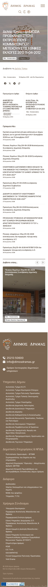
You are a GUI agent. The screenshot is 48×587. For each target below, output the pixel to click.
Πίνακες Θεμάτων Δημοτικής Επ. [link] (15, 320)
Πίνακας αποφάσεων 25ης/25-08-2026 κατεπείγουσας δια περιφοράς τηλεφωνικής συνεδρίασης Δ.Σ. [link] (20, 236)
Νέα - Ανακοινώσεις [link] (9, 58)
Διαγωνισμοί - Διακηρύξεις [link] (7, 114)
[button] (37, 262)
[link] (18, 5)
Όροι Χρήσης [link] (8, 573)
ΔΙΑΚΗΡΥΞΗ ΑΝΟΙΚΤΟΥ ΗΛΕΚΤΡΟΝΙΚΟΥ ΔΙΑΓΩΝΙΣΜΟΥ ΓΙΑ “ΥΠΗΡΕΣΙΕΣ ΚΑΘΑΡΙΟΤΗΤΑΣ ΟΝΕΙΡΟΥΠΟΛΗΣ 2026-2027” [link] (22, 196)
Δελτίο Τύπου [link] (20, 68)
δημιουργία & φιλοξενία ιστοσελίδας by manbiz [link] (21, 578)
